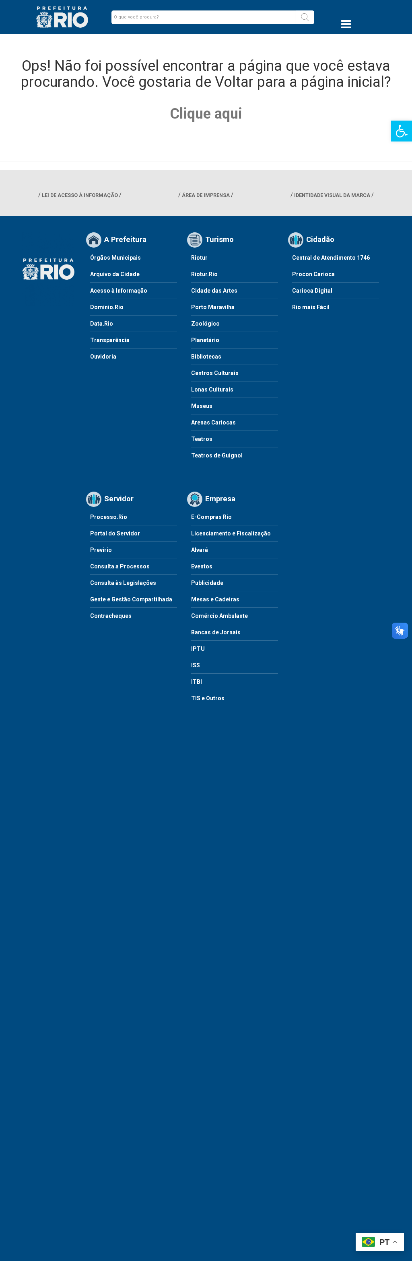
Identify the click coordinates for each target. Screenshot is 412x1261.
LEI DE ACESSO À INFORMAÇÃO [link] (80, 195)
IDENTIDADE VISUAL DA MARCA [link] (332, 195)
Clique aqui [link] (206, 113)
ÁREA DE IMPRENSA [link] (206, 195)
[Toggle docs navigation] (346, 24)
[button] (305, 17)
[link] (401, 131)
